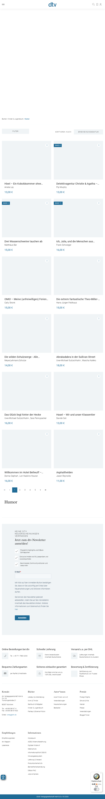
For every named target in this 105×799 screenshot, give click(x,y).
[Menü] (3, 4)
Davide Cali (61, 418)
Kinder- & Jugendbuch (15, 119)
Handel (82, 704)
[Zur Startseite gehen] (52, 4)
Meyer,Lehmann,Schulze (15, 360)
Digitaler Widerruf (34, 745)
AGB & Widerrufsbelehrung (37, 742)
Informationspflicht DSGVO (37, 752)
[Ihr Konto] (101, 4)
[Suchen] (93, 4)
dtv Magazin (6, 742)
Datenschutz (32, 749)
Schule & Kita (84, 701)
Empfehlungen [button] (8, 732)
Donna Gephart (11, 476)
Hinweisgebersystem (35, 756)
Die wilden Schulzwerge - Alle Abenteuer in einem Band (21, 356)
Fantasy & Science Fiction (36, 711)
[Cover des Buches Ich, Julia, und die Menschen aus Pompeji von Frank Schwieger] (78, 218)
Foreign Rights (85, 697)
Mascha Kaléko (89, 360)
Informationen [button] (34, 732)
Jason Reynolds (63, 476)
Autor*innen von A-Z (61, 697)
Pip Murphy (61, 187)
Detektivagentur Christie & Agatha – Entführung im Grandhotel (76, 183)
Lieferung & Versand (34, 760)
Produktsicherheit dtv (35, 763)
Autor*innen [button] (59, 691)
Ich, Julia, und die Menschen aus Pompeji (74, 241)
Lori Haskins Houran (28, 476)
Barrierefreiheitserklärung (36, 767)
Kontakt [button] (5, 691)
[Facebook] (43, 789)
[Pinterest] (61, 789)
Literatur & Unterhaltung (36, 697)
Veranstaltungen (59, 701)
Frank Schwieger (63, 245)
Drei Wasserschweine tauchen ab (23, 241)
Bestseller (57, 708)
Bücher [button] (31, 691)
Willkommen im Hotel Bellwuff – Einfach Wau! (22, 472)
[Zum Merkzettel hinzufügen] (46, 145)
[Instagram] (49, 789)
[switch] (96, 789)
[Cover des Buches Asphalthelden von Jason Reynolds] (78, 449)
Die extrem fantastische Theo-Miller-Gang (77, 299)
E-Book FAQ (32, 770)
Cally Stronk (9, 302)
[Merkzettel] (97, 4)
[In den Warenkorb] (46, 191)
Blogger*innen (85, 715)
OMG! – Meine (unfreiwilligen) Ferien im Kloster (25, 299)
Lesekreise (5, 745)
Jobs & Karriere (33, 774)
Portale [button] (83, 691)
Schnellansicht (26, 168)
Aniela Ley (9, 187)
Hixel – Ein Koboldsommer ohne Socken (22, 183)
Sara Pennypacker (38, 418)
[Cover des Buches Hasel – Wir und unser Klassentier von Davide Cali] (78, 391)
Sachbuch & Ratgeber (35, 704)
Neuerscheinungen (60, 704)
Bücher (4, 119)
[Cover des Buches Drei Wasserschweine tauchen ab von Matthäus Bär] (26, 218)
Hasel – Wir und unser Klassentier (75, 414)
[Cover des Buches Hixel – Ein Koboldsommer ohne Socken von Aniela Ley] (26, 160)
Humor (27, 119)
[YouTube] (55, 789)
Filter (16, 131)
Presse (82, 708)
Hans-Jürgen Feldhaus (66, 302)
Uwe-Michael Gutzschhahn (68, 360)
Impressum (32, 738)
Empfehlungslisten (8, 738)
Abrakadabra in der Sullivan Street (75, 356)
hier (16, 609)
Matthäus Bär (10, 245)
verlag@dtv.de (11, 715)
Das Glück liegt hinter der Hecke (22, 414)
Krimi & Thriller (33, 701)
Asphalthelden (64, 472)
